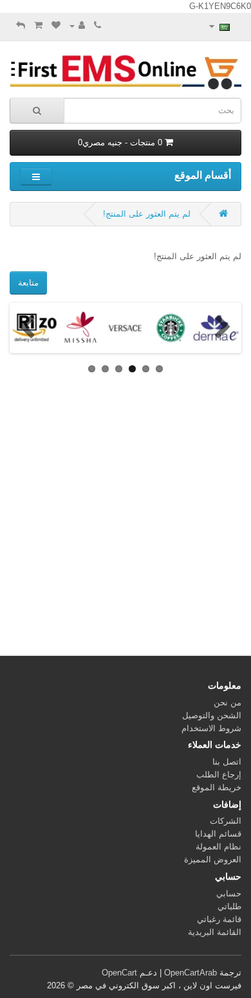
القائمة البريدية (214, 932)
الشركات (225, 821)
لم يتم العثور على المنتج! (147, 214)
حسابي (228, 893)
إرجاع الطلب (218, 774)
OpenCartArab (190, 972)
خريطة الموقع (216, 787)
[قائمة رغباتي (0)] (55, 25)
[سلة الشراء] (38, 25)
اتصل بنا (226, 762)
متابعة (28, 282)
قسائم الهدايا (218, 834)
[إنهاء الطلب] (20, 25)
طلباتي (229, 906)
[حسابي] (77, 25)
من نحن (227, 702)
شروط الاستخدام (211, 728)
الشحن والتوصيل (211, 715)
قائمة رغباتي (219, 919)
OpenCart (119, 972)
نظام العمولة (218, 846)
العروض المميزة (212, 859)
